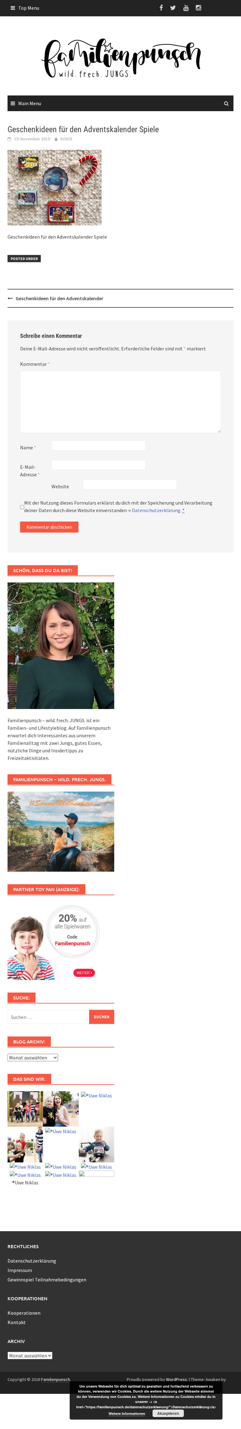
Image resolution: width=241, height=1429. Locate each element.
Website (60, 486)
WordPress (176, 1379)
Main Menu (29, 103)
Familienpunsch (55, 1379)
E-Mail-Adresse (30, 471)
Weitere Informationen (127, 1413)
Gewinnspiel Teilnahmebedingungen (47, 1279)
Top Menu (28, 8)
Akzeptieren (168, 1413)
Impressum (20, 1270)
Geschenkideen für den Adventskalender (59, 298)
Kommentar (35, 364)
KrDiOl (66, 139)
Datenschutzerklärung (156, 510)
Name (28, 447)
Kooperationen (24, 1313)
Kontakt (17, 1322)
